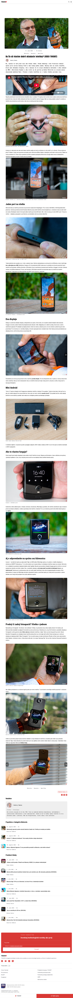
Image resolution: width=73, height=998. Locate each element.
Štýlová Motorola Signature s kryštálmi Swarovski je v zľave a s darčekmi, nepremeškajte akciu (28, 891)
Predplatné (3, 977)
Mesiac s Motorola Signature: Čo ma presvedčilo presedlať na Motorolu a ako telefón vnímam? (28, 847)
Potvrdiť (36, 949)
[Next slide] (65, 355)
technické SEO (4, 992)
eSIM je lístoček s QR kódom (24, 267)
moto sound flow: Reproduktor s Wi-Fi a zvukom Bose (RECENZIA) (22, 901)
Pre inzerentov (4, 972)
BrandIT (3, 974)
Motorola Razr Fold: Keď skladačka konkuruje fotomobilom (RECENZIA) (23, 920)
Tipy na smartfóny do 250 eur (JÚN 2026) (16, 910)
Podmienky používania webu (44, 972)
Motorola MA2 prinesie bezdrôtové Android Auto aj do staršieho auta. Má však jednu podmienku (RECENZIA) (31, 872)
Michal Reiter (10, 903)
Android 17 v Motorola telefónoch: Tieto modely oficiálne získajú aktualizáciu (24, 838)
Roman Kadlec (10, 865)
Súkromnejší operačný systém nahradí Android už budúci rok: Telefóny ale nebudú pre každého (28, 829)
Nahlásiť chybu (61, 791)
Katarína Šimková (11, 831)
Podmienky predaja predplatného (45, 974)
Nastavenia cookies (42, 979)
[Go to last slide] (7, 355)
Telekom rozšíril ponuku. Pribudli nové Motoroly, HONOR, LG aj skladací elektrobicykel (26, 862)
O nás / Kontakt (4, 970)
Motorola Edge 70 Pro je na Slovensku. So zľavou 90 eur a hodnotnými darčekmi (25, 881)
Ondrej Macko (13, 60)
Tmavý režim (4, 965)
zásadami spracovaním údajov (16, 946)
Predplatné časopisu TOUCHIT (45, 970)
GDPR (39, 977)
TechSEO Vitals (16, 992)
